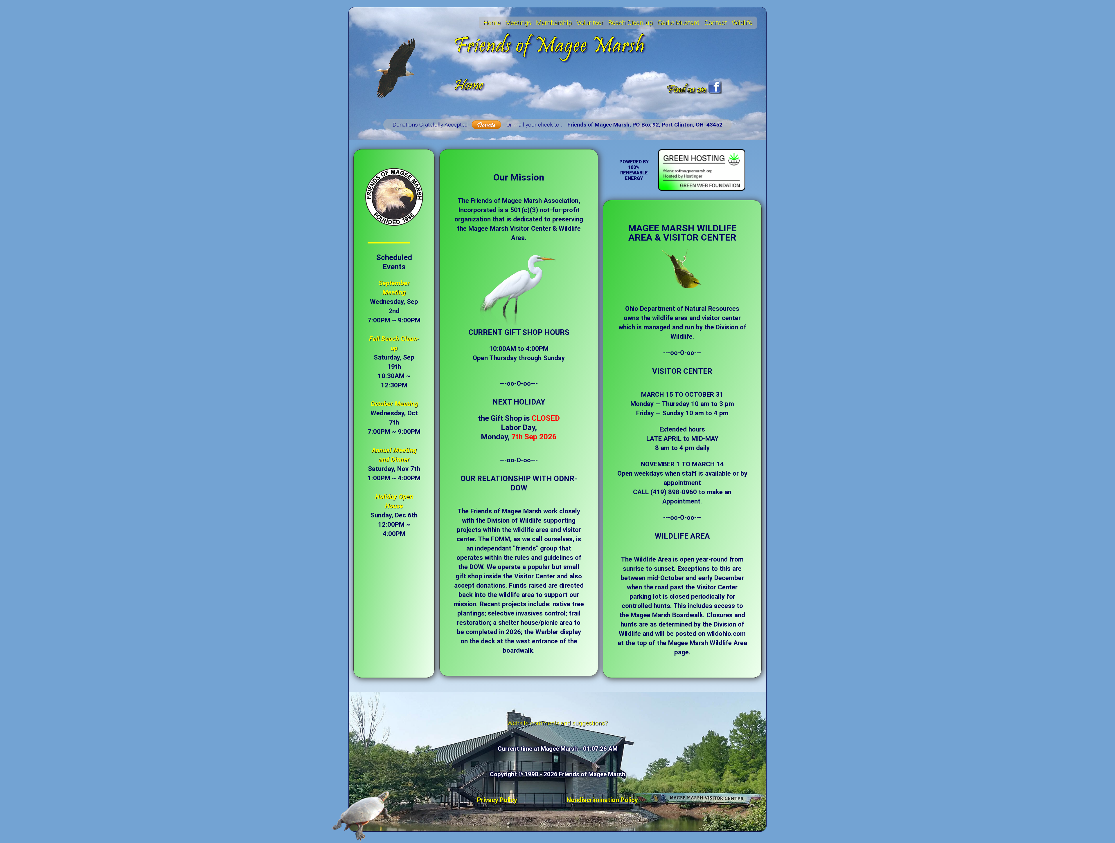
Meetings (518, 22)
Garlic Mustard (678, 22)
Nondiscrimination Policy (602, 800)
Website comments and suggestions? (557, 723)
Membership (554, 22)
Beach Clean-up (630, 22)
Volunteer (590, 22)
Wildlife (742, 22)
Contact (715, 22)
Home (492, 22)
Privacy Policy (497, 800)
